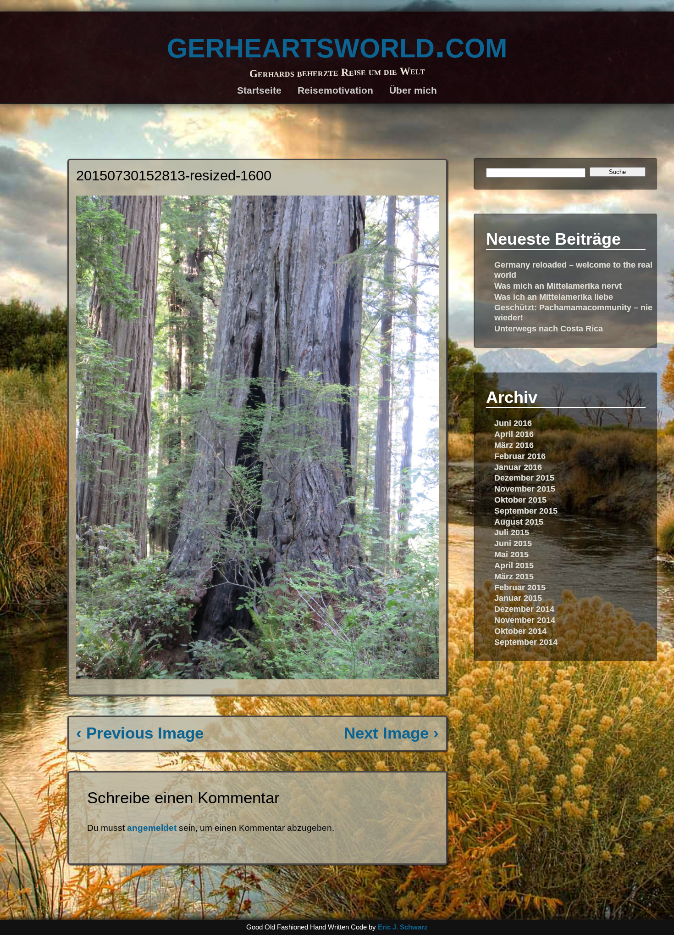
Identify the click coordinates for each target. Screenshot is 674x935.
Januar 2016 (518, 467)
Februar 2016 (520, 456)
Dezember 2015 (524, 477)
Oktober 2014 (520, 631)
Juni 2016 (513, 423)
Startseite (259, 90)
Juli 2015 (511, 532)
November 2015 (524, 488)
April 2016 (514, 434)
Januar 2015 (518, 598)
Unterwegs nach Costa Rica (548, 328)
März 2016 (514, 445)
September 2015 (526, 510)
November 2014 (524, 620)
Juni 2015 (513, 543)
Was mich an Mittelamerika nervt (558, 286)
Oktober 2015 (520, 499)
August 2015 (518, 521)
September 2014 (526, 642)
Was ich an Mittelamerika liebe (553, 297)
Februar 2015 (520, 587)
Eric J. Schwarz (403, 927)
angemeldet (152, 828)
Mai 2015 (511, 554)
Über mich (413, 90)
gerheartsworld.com (337, 44)
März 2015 (514, 576)
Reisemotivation (335, 90)
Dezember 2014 (524, 609)
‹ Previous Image (140, 733)
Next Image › (391, 733)
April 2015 (514, 565)
